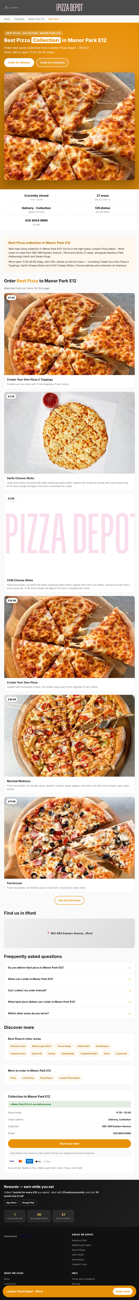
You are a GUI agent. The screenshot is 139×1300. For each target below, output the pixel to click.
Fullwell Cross (18, 1053)
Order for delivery (19, 62)
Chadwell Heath (89, 1053)
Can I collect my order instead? (27, 990)
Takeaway (19, 19)
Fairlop (51, 1053)
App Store (11, 1202)
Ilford (106, 1053)
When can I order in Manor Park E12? (30, 979)
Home (7, 19)
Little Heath (83, 1046)
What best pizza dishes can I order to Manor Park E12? (41, 1001)
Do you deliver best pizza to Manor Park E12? (36, 967)
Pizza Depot (46, 1078)
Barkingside (68, 1053)
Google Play (28, 1202)
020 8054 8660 (36, 220)
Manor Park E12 (36, 19)
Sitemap (76, 1283)
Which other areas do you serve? (28, 1013)
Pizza (13, 1078)
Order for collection (52, 62)
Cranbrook (121, 1053)
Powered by (10, 1236)
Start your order (70, 1143)
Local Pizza (28, 1078)
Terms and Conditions (83, 1279)
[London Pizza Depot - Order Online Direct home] (69, 7)
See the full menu (69, 900)
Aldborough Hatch (41, 1046)
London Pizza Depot (69, 1078)
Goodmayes (102, 1046)
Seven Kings (64, 1046)
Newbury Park (18, 1046)
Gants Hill (37, 1053)
